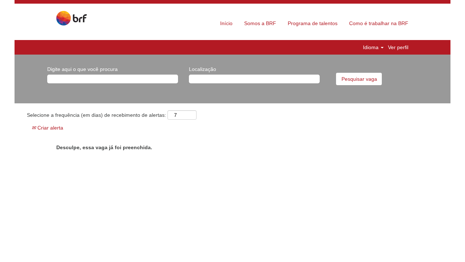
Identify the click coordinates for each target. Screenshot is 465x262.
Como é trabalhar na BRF (378, 23)
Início (226, 23)
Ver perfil (398, 47)
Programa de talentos (312, 23)
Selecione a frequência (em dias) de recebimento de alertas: (96, 115)
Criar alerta (49, 128)
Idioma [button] (371, 47)
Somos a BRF (260, 23)
